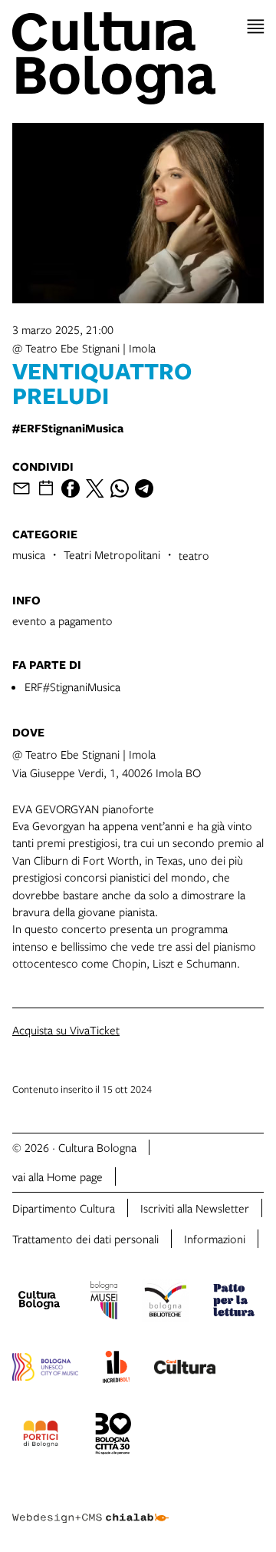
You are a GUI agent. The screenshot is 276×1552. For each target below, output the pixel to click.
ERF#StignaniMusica (72, 686)
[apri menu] (255, 26)
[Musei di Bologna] (103, 1302)
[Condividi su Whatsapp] (119, 488)
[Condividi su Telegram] (144, 488)
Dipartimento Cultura (63, 1208)
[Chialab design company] (90, 1505)
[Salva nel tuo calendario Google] (46, 488)
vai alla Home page (57, 1176)
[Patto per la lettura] (234, 1302)
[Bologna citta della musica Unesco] (45, 1369)
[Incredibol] (116, 1369)
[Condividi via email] (21, 488)
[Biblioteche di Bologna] (165, 1302)
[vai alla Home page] (138, 58)
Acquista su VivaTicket (66, 1029)
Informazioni (214, 1238)
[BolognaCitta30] (113, 1436)
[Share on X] (95, 488)
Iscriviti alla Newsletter (194, 1208)
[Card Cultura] (184, 1369)
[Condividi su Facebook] (70, 488)
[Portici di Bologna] (40, 1436)
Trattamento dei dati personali (85, 1238)
